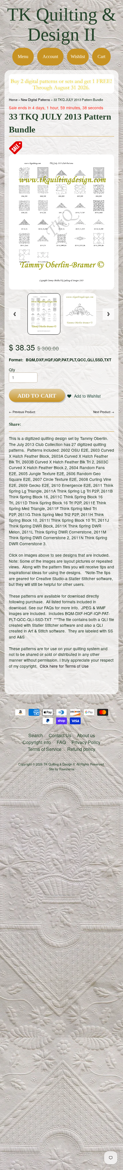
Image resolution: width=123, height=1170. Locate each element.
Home (13, 99)
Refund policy (81, 749)
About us (86, 735)
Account (50, 56)
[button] (84, 396)
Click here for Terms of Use (64, 666)
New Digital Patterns (35, 99)
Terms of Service (44, 749)
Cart (101, 56)
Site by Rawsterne (61, 769)
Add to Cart (36, 395)
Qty (12, 369)
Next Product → (103, 412)
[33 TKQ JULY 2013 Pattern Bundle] (43, 314)
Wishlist (78, 56)
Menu (23, 56)
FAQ (61, 742)
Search (35, 735)
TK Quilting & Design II (61, 24)
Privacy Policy (86, 742)
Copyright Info (37, 742)
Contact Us (60, 735)
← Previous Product (22, 412)
